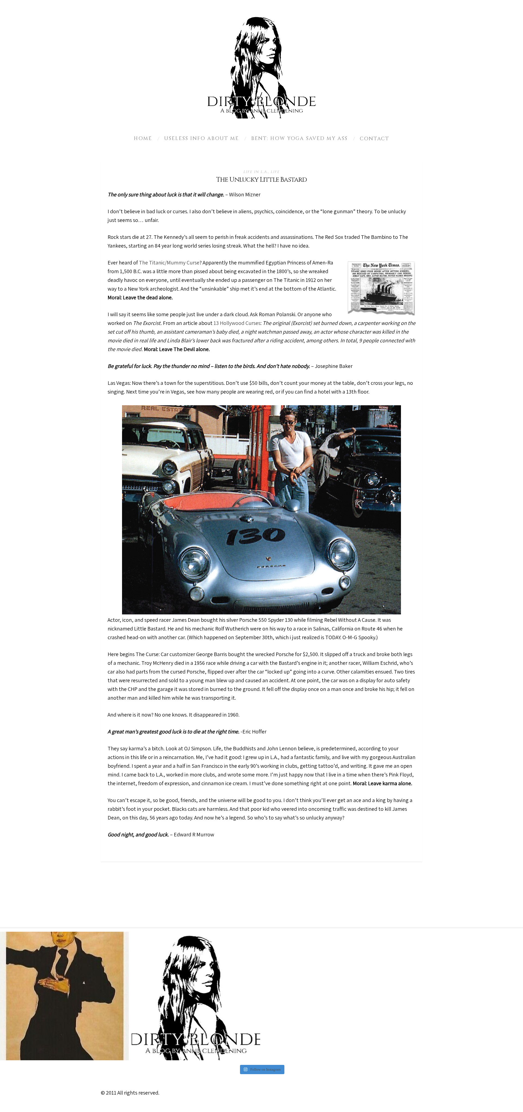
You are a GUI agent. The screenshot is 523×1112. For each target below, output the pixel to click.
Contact (374, 138)
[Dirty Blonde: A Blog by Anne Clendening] (196, 996)
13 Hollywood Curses (237, 323)
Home (143, 138)
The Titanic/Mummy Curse (169, 262)
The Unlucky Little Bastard (261, 179)
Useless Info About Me (201, 138)
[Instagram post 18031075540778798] (64, 996)
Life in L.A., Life (261, 171)
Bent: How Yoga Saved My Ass (299, 138)
